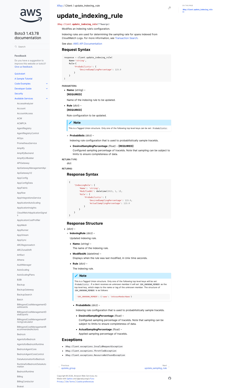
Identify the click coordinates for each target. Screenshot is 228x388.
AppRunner (22, 230)
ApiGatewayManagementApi (31, 168)
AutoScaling (23, 269)
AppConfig (22, 178)
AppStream (23, 235)
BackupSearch (24, 294)
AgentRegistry (24, 128)
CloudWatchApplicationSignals (32, 213)
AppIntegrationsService (29, 197)
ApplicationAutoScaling (28, 202)
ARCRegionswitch (26, 245)
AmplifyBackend (25, 153)
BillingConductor (25, 381)
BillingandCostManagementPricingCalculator (31, 320)
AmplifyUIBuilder (25, 158)
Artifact (21, 254)
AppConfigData (25, 183)
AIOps (20, 138)
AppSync (21, 240)
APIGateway (23, 163)
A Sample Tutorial (23, 78)
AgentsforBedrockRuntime (30, 344)
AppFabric (22, 187)
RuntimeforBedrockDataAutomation (31, 365)
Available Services (24, 98)
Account (21, 108)
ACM (19, 118)
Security (19, 93)
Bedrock (21, 334)
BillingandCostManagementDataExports (31, 313)
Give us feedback (23, 66)
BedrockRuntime (25, 371)
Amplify (21, 148)
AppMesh (22, 225)
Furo (92, 378)
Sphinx (70, 378)
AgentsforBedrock (26, 339)
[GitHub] (169, 379)
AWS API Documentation (87, 43)
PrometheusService (27, 143)
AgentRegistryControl (28, 133)
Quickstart (20, 73)
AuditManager (24, 264)
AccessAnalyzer (25, 103)
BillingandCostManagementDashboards (31, 305)
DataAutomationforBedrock (31, 359)
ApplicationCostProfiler (28, 220)
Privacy (60, 381)
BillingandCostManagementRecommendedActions (31, 328)
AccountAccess (25, 113)
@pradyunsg (82, 378)
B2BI (19, 279)
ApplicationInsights (26, 207)
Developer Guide (23, 88)
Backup (21, 284)
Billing (20, 376)
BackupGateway (25, 289)
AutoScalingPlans (26, 274)
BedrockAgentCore (26, 349)
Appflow (21, 192)
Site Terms (70, 381)
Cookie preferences (85, 381)
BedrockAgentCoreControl (30, 354)
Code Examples (22, 83)
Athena (20, 259)
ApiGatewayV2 (24, 173)
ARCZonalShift (24, 250)
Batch (20, 299)
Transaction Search (126, 38)
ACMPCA (21, 123)
